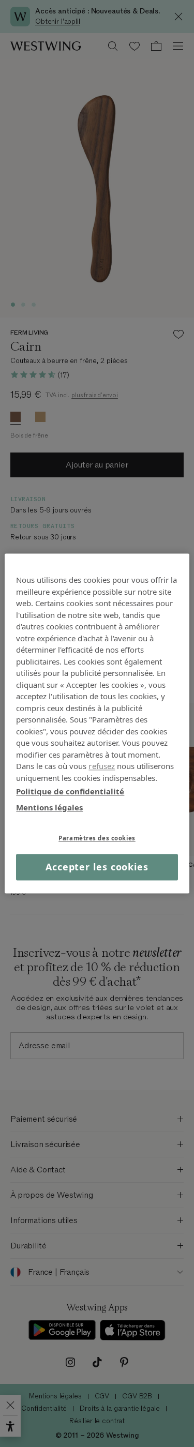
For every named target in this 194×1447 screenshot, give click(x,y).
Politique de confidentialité (70, 791)
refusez (101, 766)
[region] (97, 723)
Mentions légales (49, 807)
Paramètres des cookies (97, 838)
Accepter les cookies (97, 867)
